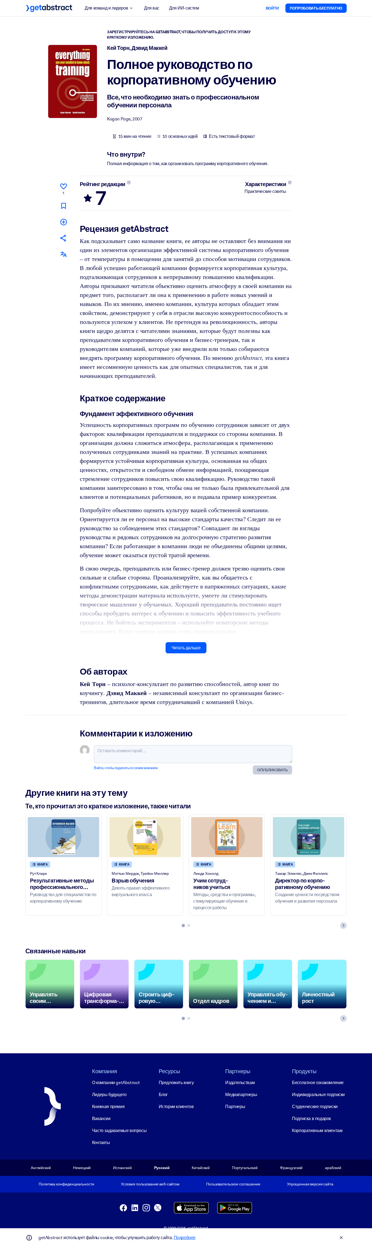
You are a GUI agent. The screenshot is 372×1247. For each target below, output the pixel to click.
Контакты (101, 1142)
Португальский (245, 1168)
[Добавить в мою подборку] (63, 222)
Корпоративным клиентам (317, 1130)
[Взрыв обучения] (145, 837)
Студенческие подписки (315, 1106)
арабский (333, 1168)
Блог (163, 1094)
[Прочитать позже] (63, 206)
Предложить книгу (176, 1082)
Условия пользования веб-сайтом (150, 1184)
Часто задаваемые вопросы (119, 1130)
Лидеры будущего (109, 1094)
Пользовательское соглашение (233, 1184)
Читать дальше (186, 647)
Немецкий (82, 1168)
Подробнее (185, 1237)
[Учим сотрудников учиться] (227, 837)
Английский (41, 1168)
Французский (291, 1168)
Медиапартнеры (241, 1094)
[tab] (183, 925)
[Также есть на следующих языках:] (63, 254)
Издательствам (240, 1082)
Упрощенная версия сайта (310, 1184)
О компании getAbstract (116, 1082)
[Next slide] (343, 925)
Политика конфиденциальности (66, 1184)
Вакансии (101, 1118)
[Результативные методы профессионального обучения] (63, 837)
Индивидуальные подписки (318, 1094)
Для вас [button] (151, 8)
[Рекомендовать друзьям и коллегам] (63, 238)
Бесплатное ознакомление (318, 1082)
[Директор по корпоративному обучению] (308, 837)
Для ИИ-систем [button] (184, 8)
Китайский (201, 1168)
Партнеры (235, 1106)
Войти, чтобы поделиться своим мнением (125, 768)
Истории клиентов (176, 1106)
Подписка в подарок (311, 1118)
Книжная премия (108, 1106)
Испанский (122, 1168)
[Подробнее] (128, 182)
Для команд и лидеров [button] (106, 8)
